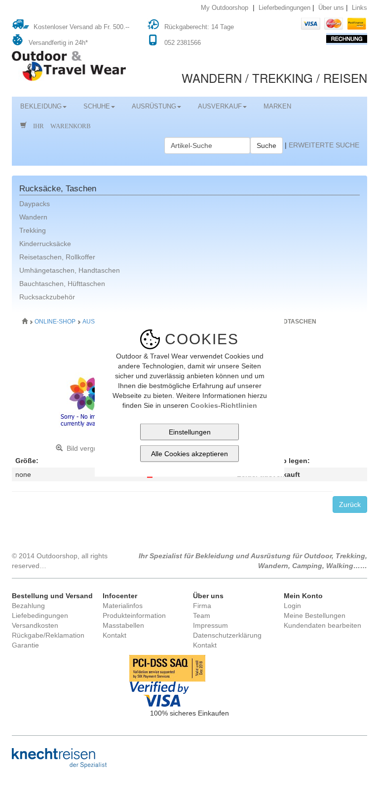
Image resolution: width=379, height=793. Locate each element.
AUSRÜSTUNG (154, 106)
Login (292, 606)
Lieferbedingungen (284, 7)
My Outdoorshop (224, 7)
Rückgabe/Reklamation (48, 635)
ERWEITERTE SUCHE (324, 145)
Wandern (33, 217)
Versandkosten (35, 625)
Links (359, 7)
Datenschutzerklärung (227, 635)
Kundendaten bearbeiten (322, 625)
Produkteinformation (134, 615)
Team (201, 615)
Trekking (32, 230)
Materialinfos (123, 606)
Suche (266, 145)
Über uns (331, 7)
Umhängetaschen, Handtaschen (69, 270)
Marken (277, 106)
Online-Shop (56, 321)
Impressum (210, 625)
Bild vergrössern (90, 448)
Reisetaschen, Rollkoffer (57, 257)
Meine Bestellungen (314, 615)
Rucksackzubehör (47, 297)
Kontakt (114, 635)
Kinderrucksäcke (45, 244)
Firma (202, 606)
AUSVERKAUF (220, 106)
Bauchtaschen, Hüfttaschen (62, 284)
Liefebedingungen (40, 615)
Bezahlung (28, 606)
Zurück (350, 504)
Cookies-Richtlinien (223, 405)
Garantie (25, 645)
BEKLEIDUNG (41, 106)
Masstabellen (123, 625)
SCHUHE (96, 106)
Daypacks (34, 204)
